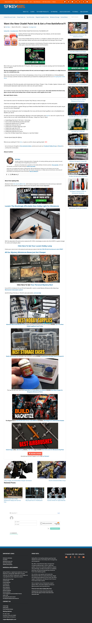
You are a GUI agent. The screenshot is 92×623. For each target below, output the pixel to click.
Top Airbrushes (30, 17)
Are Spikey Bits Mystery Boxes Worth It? (11, 598)
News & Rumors (9, 2)
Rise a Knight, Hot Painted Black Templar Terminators (18, 480)
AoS (31, 2)
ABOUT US (25, 11)
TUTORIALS (75, 11)
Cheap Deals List (21, 17)
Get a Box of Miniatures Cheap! (78, 51)
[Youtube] (14, 174)
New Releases (37, 2)
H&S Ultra (30, 449)
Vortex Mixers (64, 17)
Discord (72, 2)
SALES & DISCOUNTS (65, 11)
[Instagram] (10, 174)
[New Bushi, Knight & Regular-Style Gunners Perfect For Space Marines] (56, 488)
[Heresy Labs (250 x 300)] (35, 48)
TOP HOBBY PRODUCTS (43, 11)
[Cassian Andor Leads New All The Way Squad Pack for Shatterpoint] (35, 488)
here (21, 142)
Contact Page (5, 606)
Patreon (65, 2)
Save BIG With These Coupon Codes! (78, 116)
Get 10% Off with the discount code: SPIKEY (51, 249)
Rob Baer (7, 27)
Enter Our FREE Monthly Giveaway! (78, 146)
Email (68, 2)
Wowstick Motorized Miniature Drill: (16, 324)
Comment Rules (6, 580)
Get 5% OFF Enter (21, 420)
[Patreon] (12, 174)
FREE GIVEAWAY (84, 11)
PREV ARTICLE (7, 476)
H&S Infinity (19, 449)
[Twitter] (8, 174)
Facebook (76, 2)
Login (58, 513)
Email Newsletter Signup (8, 609)
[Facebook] (6, 174)
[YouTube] (83, 557)
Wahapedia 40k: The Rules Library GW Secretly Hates (42, 591)
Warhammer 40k (23, 2)
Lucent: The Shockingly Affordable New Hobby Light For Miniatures (32, 206)
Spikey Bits (6, 31)
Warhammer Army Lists (7, 561)
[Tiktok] (18, 174)
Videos (54, 2)
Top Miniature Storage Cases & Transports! (52, 356)
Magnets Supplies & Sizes (42, 17)
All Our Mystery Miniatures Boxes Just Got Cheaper (25, 252)
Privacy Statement (6, 582)
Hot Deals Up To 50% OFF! (78, 131)
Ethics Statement (6, 587)
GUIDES (32, 11)
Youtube (87, 2)
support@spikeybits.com (9, 619)
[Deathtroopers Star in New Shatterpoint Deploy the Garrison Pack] (13, 488)
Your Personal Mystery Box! (42, 285)
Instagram (83, 2)
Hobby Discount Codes (10, 17)
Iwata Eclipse (9, 449)
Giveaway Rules (6, 584)
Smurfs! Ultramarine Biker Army (57, 480)
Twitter (80, 2)
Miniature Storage (54, 17)
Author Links (5, 595)
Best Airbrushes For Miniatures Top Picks (53, 449)
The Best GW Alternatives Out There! (78, 176)
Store (16, 2)
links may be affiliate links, (19, 184)
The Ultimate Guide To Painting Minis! (78, 84)
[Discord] (16, 174)
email (47, 115)
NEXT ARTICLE (62, 476)
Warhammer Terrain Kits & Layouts (78, 208)
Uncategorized (32, 27)
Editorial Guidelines (7, 590)
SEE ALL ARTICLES (33, 171)
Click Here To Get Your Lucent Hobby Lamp (35, 246)
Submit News (5, 607)
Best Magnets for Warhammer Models (54, 420)
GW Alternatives (46, 2)
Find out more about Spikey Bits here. (42, 588)
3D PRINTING (54, 11)
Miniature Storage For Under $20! (78, 161)
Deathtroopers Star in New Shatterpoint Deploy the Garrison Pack (12, 500)
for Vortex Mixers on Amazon (38, 390)
